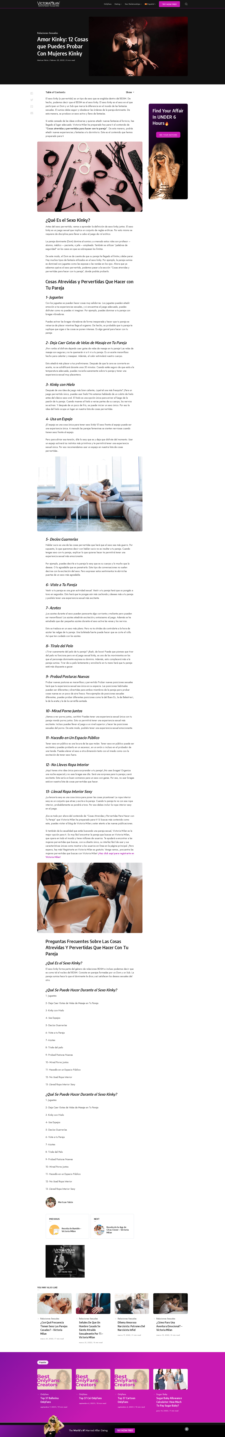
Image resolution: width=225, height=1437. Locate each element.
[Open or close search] (186, 4)
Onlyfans (44, 1394)
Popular (42, 1362)
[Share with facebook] (31, 93)
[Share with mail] (31, 113)
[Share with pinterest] (31, 106)
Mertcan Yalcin (43, 60)
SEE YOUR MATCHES (168, 134)
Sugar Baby (161, 1394)
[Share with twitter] (31, 100)
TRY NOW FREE (125, 1430)
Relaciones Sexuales (47, 33)
